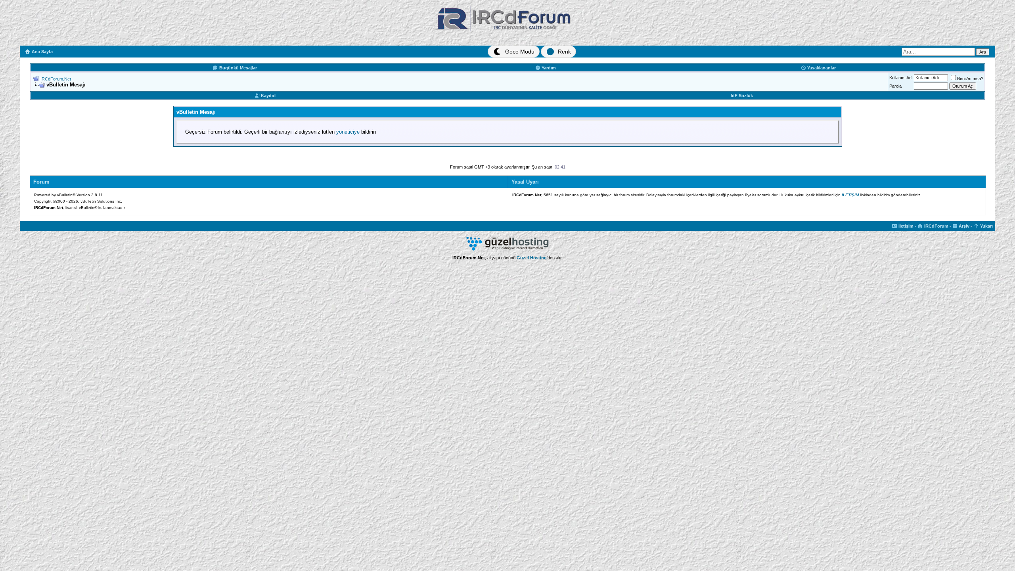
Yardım (548, 67)
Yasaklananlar (821, 67)
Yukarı (986, 226)
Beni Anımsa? (970, 78)
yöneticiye (348, 132)
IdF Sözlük (742, 95)
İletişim (905, 226)
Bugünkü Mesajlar (237, 67)
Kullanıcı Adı (901, 77)
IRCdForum (935, 226)
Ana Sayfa (42, 51)
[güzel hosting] (507, 249)
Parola (895, 86)
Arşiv (963, 226)
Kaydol (268, 95)
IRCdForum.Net (55, 79)
